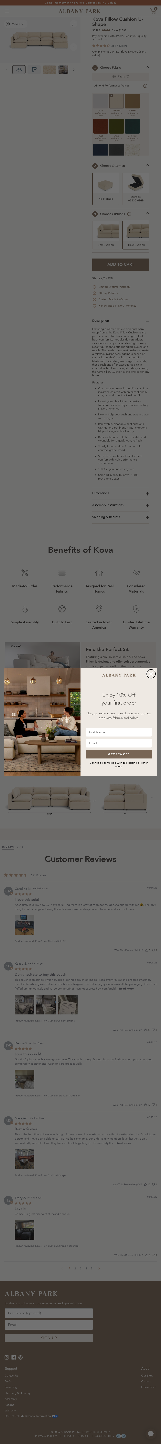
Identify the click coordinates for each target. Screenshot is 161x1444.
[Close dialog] (151, 673)
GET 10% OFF (119, 754)
